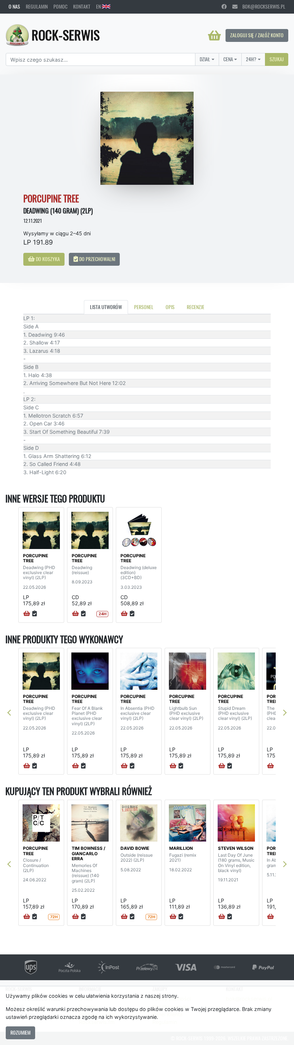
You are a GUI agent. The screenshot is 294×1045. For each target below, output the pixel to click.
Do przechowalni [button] (96, 259)
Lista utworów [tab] (106, 306)
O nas (14, 6)
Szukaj (277, 59)
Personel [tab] (143, 306)
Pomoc (60, 6)
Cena (228, 59)
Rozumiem (20, 1032)
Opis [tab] (170, 306)
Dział (205, 59)
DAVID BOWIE (134, 848)
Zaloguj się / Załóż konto (257, 35)
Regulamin (37, 6)
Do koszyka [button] (47, 259)
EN (99, 6)
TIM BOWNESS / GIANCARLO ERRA (88, 853)
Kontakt (81, 6)
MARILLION (181, 848)
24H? (251, 59)
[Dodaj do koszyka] (26, 614)
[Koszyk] (214, 35)
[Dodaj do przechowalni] (34, 614)
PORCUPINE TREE (35, 558)
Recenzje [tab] (195, 306)
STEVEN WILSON (235, 848)
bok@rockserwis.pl (261, 6)
